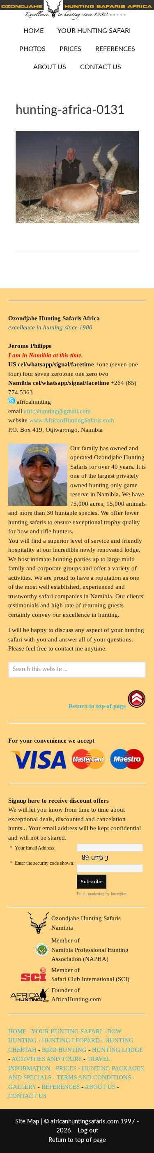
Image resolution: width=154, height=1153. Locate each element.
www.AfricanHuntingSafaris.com (71, 420)
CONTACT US (100, 67)
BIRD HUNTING (64, 1049)
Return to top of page (77, 1140)
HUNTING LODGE (117, 1049)
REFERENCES (115, 49)
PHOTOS (29, 49)
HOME (33, 31)
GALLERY (22, 1087)
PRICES (67, 49)
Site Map (27, 1121)
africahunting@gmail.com (57, 411)
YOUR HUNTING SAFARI (91, 31)
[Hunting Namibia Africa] (77, 17)
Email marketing (90, 893)
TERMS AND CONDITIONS (94, 1077)
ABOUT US (49, 67)
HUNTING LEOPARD (71, 1040)
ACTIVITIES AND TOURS (46, 1059)
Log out (88, 1131)
